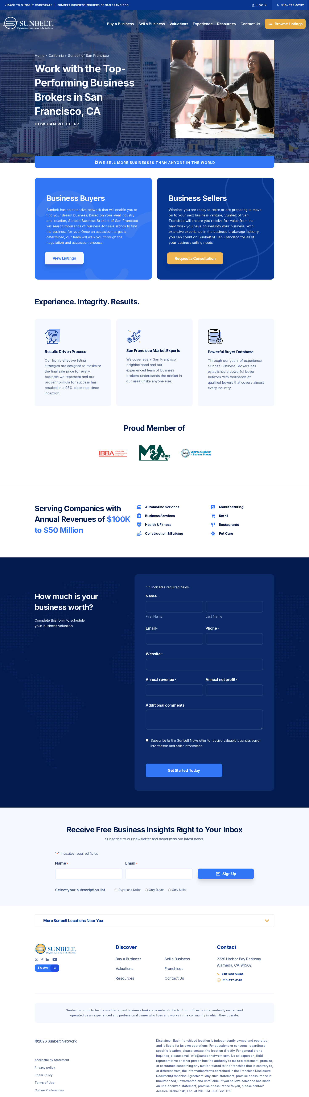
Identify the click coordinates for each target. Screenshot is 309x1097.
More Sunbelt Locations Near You (73, 920)
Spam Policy (44, 1075)
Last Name (214, 616)
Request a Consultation (195, 258)
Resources (226, 24)
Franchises (174, 968)
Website (154, 654)
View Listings (64, 258)
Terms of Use (44, 1082)
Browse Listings (285, 23)
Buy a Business (120, 24)
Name (61, 863)
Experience (203, 24)
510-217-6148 (232, 980)
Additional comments (165, 705)
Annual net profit (222, 679)
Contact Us (250, 24)
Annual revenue (161, 679)
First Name (154, 616)
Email (152, 628)
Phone (212, 628)
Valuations (178, 24)
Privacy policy (45, 1067)
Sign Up (226, 873)
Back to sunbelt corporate (29, 5)
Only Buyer (156, 890)
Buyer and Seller (129, 890)
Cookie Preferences (49, 1090)
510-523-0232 (232, 973)
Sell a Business (152, 24)
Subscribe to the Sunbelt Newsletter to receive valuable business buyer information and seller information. (206, 743)
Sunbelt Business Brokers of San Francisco (93, 5)
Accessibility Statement (52, 1060)
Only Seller (179, 890)
